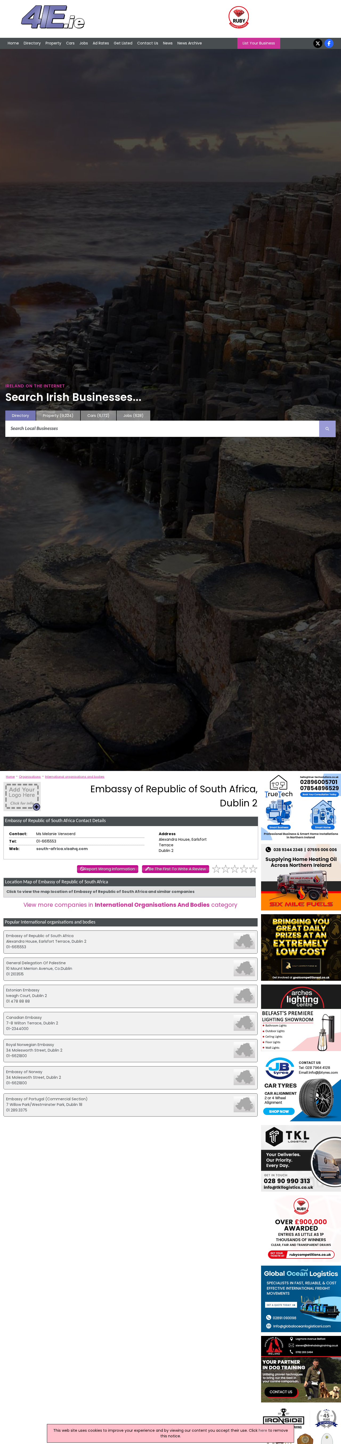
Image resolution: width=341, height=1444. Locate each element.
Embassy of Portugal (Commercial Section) (47, 1099)
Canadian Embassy (24, 1017)
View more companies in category (130, 905)
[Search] (327, 429)
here (263, 1430)
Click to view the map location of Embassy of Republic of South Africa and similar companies (100, 891)
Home (13, 43)
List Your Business (259, 43)
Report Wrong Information (109, 869)
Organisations (30, 776)
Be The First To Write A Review (177, 869)
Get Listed (123, 43)
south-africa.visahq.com (62, 848)
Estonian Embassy (22, 990)
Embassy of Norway (24, 1071)
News (168, 43)
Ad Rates (101, 43)
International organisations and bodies (74, 776)
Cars (70, 43)
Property (53, 43)
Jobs (83, 43)
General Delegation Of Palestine (36, 963)
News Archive (189, 43)
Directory (32, 43)
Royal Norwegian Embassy (30, 1044)
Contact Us (147, 43)
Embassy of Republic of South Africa (40, 935)
